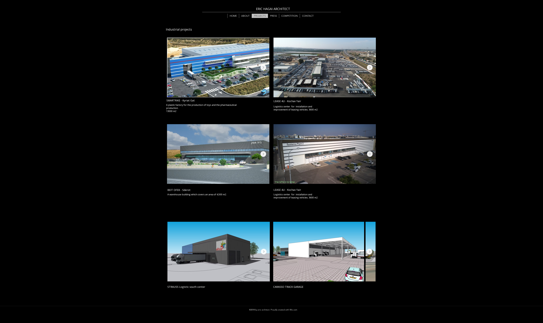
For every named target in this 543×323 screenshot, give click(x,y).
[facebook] (300, 309)
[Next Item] (263, 67)
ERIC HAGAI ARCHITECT (273, 9)
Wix (291, 309)
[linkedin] (304, 309)
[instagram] (308, 309)
